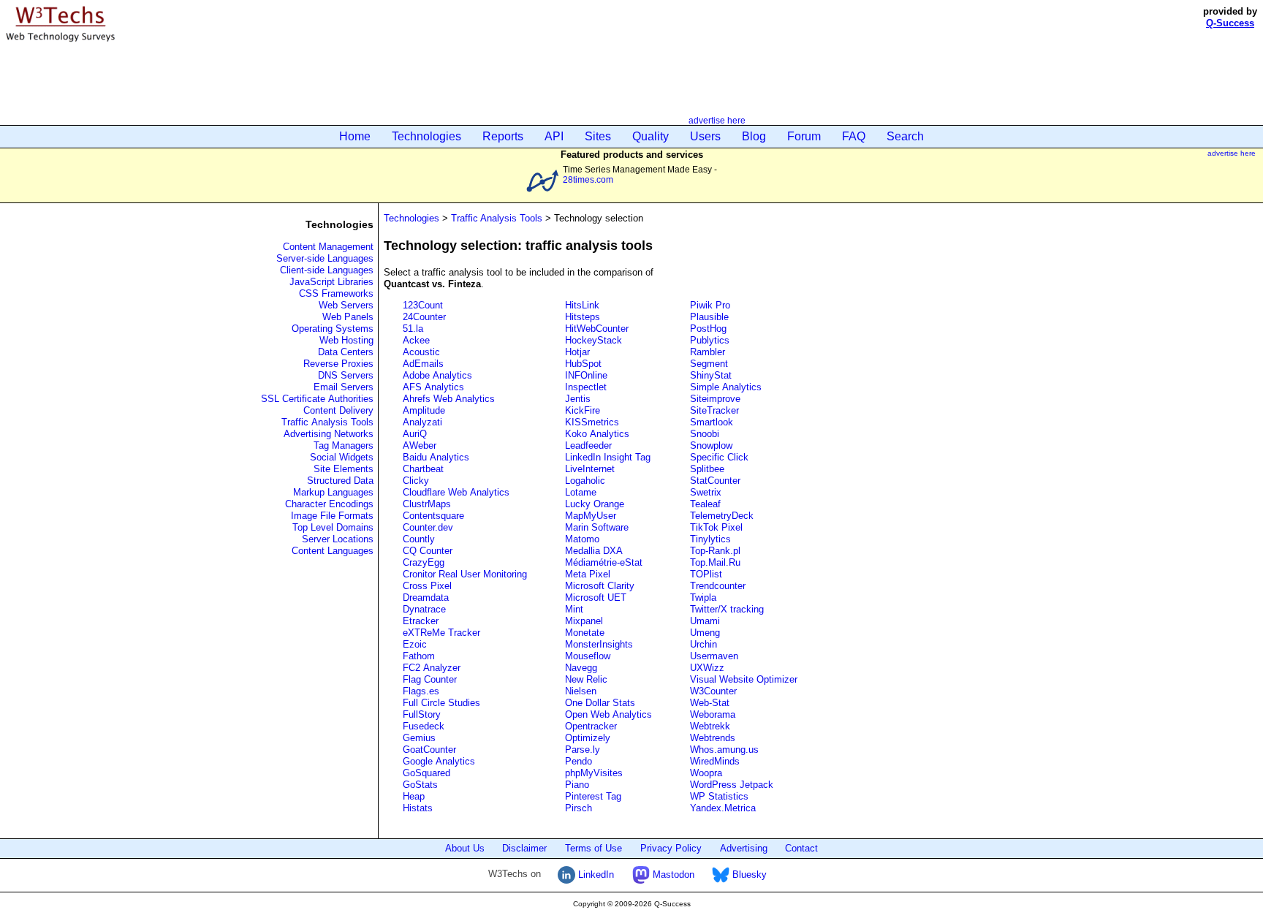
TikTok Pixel (716, 527)
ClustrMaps (427, 503)
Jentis (578, 398)
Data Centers (345, 351)
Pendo (578, 761)
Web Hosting (346, 340)
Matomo (582, 539)
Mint (574, 609)
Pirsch (578, 808)
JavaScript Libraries (331, 281)
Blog (754, 136)
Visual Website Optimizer (743, 679)
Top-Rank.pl (715, 550)
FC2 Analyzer (431, 667)
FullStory (422, 714)
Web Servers (346, 305)
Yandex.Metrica (723, 808)
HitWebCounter (597, 328)
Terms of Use (593, 848)
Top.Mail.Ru (715, 562)
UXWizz (707, 667)
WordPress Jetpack (731, 784)
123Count (423, 305)
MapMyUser (590, 515)
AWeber (419, 445)
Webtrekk (710, 726)
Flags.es (421, 691)
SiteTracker (716, 410)
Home (355, 136)
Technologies (426, 136)
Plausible (709, 316)
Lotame (580, 492)
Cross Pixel (427, 585)
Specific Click (719, 457)
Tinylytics (710, 539)
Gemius (419, 737)
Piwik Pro (710, 305)
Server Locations (337, 539)
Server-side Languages (324, 258)
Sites (598, 136)
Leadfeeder (588, 445)
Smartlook (711, 422)
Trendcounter (718, 585)
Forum (804, 136)
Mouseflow (587, 655)
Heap (414, 796)
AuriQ (415, 433)
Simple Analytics (726, 387)
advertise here (717, 120)
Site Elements (343, 468)
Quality (650, 136)
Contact (801, 848)
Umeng (705, 632)
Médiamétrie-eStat (603, 562)
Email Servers (343, 387)
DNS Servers (345, 375)
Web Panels (347, 316)
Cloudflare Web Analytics (456, 492)
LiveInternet (590, 468)
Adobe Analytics (437, 375)
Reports (502, 136)
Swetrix (705, 492)
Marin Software (597, 527)
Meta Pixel (587, 574)
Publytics (709, 340)
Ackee (416, 340)
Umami (705, 620)
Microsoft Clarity (599, 585)
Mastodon (672, 874)
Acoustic (421, 351)
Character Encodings (329, 503)
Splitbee (707, 468)
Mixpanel (584, 620)
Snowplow (711, 445)
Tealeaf (705, 503)
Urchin (703, 644)
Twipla (703, 597)
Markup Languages (333, 492)
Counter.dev (428, 527)
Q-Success (1230, 23)
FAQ (853, 136)
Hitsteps (582, 316)
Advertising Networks (328, 433)
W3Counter (713, 691)
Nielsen (580, 691)
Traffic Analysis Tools (327, 422)
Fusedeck (423, 726)
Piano (577, 784)
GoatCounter (429, 749)
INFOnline (586, 375)
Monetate (584, 632)
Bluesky (748, 874)
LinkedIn (594, 874)
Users (705, 136)
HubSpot (583, 363)
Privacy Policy (671, 848)
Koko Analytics (597, 433)
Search (905, 136)
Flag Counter (430, 679)
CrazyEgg (423, 562)
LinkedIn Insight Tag (608, 457)
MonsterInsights (599, 644)
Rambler (707, 351)
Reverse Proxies (338, 363)
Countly (419, 539)
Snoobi (704, 433)
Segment (709, 363)
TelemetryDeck (722, 515)
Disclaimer (524, 848)
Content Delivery (338, 410)
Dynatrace (424, 609)
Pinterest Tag (593, 796)
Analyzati (422, 422)
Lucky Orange (594, 503)
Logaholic (585, 480)
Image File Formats (332, 515)
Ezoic (415, 644)
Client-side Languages (326, 270)
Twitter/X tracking (727, 609)
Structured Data (340, 480)
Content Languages (332, 550)
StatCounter (715, 480)
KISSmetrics (592, 422)
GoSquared (426, 772)
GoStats (420, 784)
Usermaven (714, 655)
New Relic (586, 679)
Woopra (706, 772)
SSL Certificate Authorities (317, 398)
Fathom (419, 655)
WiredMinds (716, 761)
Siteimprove (715, 398)
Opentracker (591, 726)
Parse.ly (582, 749)
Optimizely (587, 737)
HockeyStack (593, 340)
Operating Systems (332, 328)
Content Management (328, 246)
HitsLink (582, 305)
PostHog (708, 328)
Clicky (416, 480)
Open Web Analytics (608, 714)
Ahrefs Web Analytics (449, 398)
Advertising (743, 848)
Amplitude (424, 410)
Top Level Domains (332, 527)
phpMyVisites (594, 772)
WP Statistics (719, 796)
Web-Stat (709, 702)
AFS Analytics (433, 387)
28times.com (588, 179)
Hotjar (577, 351)
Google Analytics (439, 761)
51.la (413, 328)
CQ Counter (427, 550)
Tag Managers (343, 445)
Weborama (712, 714)
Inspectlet (586, 387)
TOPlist (706, 574)
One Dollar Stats (600, 702)
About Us (465, 848)
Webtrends (712, 737)
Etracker (421, 620)
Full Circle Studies (441, 702)
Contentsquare (433, 515)
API (554, 136)
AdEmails (423, 363)
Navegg (581, 667)
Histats (418, 808)
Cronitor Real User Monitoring (465, 574)
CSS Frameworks (336, 293)
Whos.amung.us (724, 749)
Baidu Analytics (436, 457)
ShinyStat (711, 375)
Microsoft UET (595, 597)
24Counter (424, 316)
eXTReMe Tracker (441, 632)
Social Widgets (341, 457)
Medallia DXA (594, 550)
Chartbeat (423, 468)
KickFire (582, 410)
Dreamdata (426, 597)
